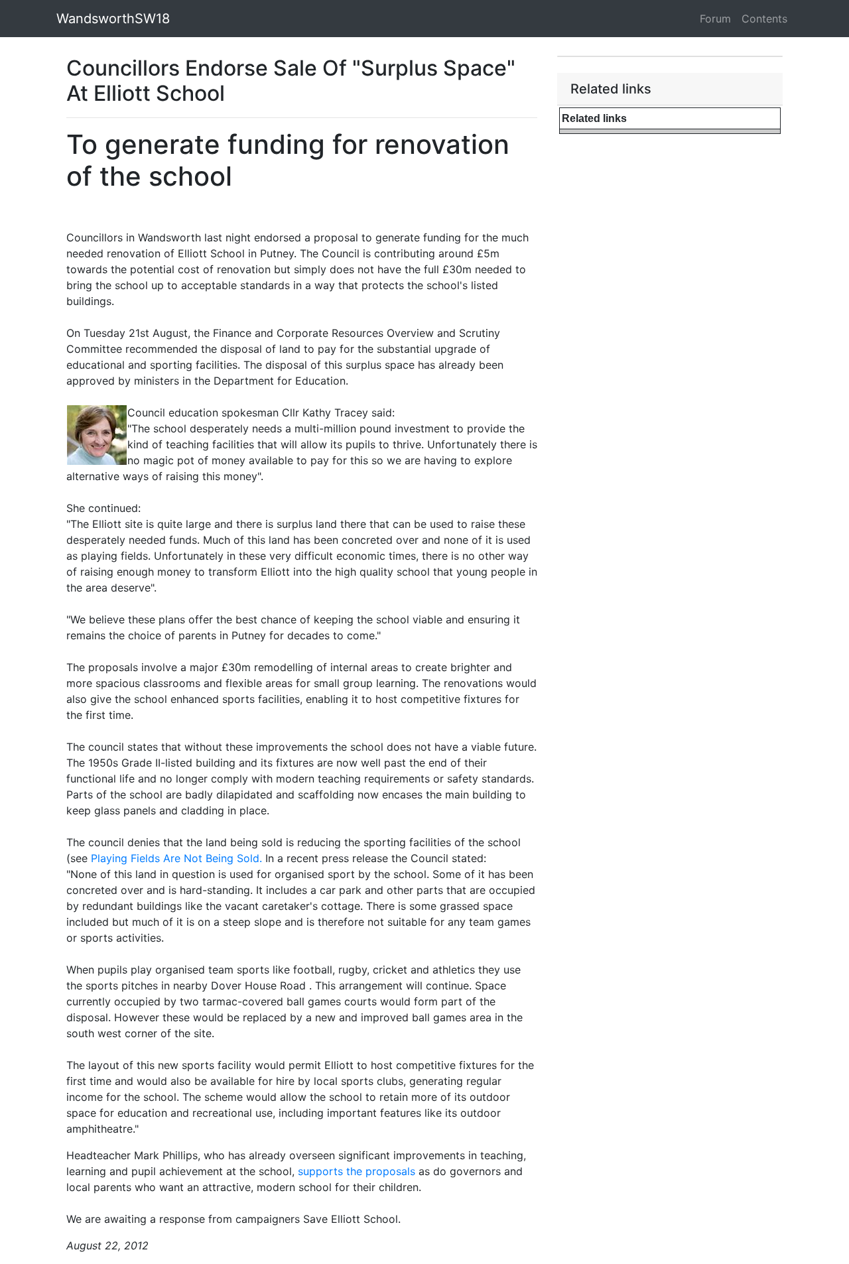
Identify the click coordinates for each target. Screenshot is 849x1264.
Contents (764, 18)
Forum (715, 18)
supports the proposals (356, 1171)
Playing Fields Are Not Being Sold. (176, 858)
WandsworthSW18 (113, 19)
